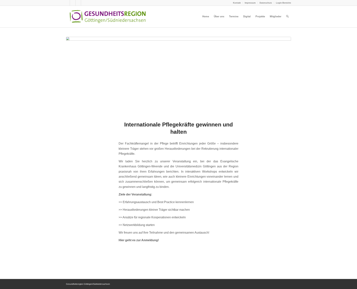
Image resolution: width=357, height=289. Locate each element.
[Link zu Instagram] (78, 3)
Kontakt (237, 3)
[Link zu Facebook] (72, 3)
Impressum (250, 3)
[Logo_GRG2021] (114, 16)
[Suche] (287, 16)
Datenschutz (266, 3)
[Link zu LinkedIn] (84, 3)
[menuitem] (237, 3)
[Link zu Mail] (67, 3)
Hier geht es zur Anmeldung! (139, 240)
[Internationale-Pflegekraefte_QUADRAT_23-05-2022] (178, 76)
